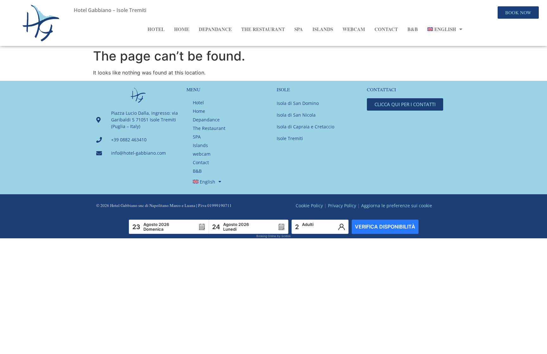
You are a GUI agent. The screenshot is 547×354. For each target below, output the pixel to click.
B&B (412, 29)
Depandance (215, 29)
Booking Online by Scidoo (273, 236)
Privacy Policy (342, 206)
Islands (322, 29)
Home (181, 29)
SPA (298, 29)
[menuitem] (445, 29)
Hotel (156, 29)
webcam (354, 29)
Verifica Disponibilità (385, 226)
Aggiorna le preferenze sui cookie (396, 206)
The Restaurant (263, 29)
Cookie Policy (309, 206)
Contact (386, 29)
